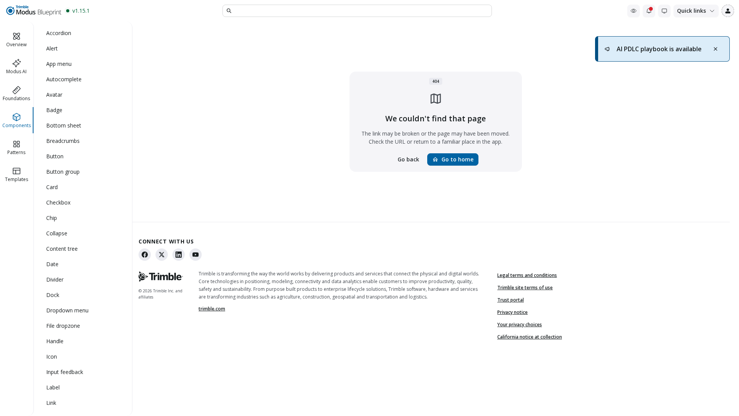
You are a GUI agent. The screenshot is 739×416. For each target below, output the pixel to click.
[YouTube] (195, 254)
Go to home (452, 159)
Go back (408, 159)
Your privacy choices (519, 324)
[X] (161, 254)
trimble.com (212, 308)
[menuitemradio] (83, 33)
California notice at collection (529, 337)
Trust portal (510, 300)
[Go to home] (33, 10)
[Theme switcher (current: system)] (664, 11)
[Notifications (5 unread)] (649, 11)
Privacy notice (512, 312)
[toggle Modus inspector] (633, 11)
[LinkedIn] (178, 254)
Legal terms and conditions (527, 275)
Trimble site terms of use (525, 287)
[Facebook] (145, 254)
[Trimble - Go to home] (161, 276)
